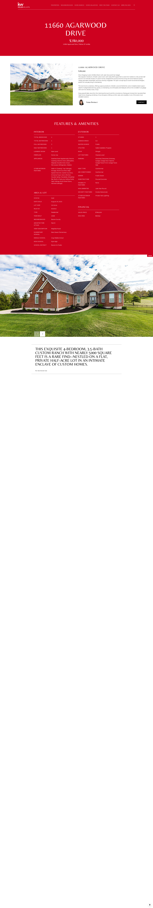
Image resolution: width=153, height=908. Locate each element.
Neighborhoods (67, 5)
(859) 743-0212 (126, 5)
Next (42, 334)
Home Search (79, 5)
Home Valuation (92, 5)
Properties (55, 5)
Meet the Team (104, 5)
